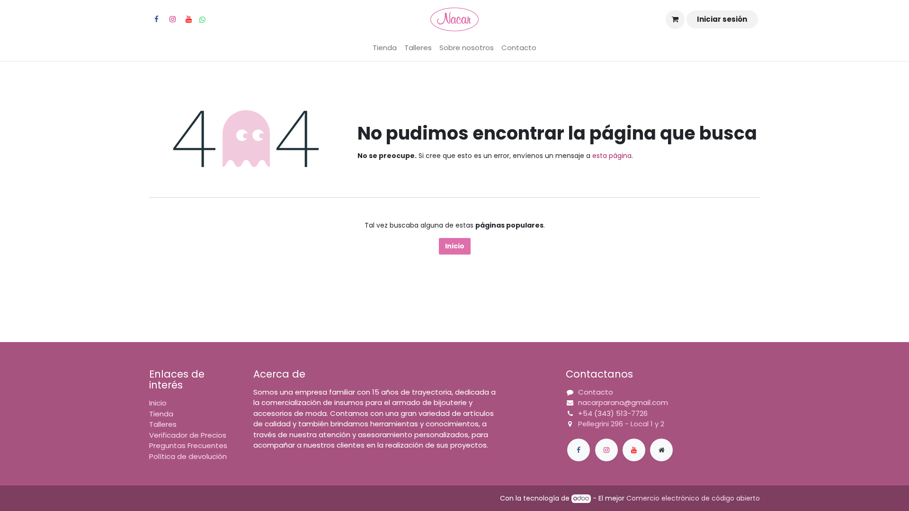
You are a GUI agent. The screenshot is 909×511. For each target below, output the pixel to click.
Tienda (161, 414)
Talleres (163, 424)
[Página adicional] (661, 450)
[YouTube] (188, 19)
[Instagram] (172, 19)
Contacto (595, 392)
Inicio (454, 246)
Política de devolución (188, 456)
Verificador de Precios (187, 435)
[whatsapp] (202, 19)
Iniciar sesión (722, 19)
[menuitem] (385, 48)
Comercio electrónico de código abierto (693, 498)
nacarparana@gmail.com (623, 402)
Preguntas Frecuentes (188, 445)
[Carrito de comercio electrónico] (675, 19)
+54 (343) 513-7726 (613, 413)
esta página (612, 155)
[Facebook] (156, 19)
